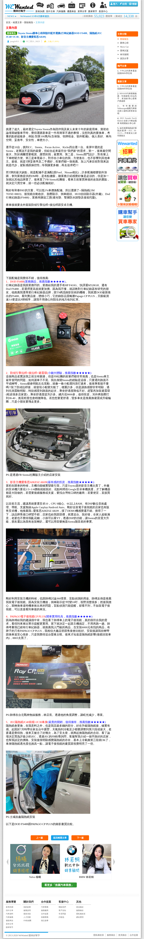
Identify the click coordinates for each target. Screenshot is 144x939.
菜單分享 (82, 11)
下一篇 (80, 838)
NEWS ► (12, 16)
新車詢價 (39, 11)
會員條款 (80, 907)
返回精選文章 (60, 838)
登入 (114, 3)
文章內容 (40, 22)
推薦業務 (44, 917)
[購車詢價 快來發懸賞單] (127, 190)
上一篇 (39, 838)
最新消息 (27, 914)
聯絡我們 (62, 907)
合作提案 (44, 914)
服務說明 (27, 910)
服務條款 (80, 910)
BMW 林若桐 (86, 877)
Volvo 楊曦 (35, 877)
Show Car (124, 47)
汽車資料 (9, 914)
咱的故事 (27, 907)
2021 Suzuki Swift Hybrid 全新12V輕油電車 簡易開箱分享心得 (127, 120)
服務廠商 (44, 910)
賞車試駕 (124, 50)
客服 (133, 3)
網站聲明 (80, 917)
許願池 (61, 917)
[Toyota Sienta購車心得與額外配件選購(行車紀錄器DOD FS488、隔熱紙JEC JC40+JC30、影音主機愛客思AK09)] (55, 46)
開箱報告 (28, 22)
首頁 (8, 22)
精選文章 (17, 22)
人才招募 (27, 917)
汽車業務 (44, 907)
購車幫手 (92, 11)
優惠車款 (71, 11)
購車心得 (124, 43)
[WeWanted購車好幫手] (19, 4)
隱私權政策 (80, 914)
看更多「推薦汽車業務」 (59, 884)
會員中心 (103, 11)
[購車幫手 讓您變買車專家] (127, 224)
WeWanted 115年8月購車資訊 (34, 16)
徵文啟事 (44, 920)
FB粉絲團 (27, 920)
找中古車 (50, 11)
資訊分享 (124, 58)
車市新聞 (124, 54)
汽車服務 (61, 11)
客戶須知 (62, 910)
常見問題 (62, 914)
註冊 (123, 3)
